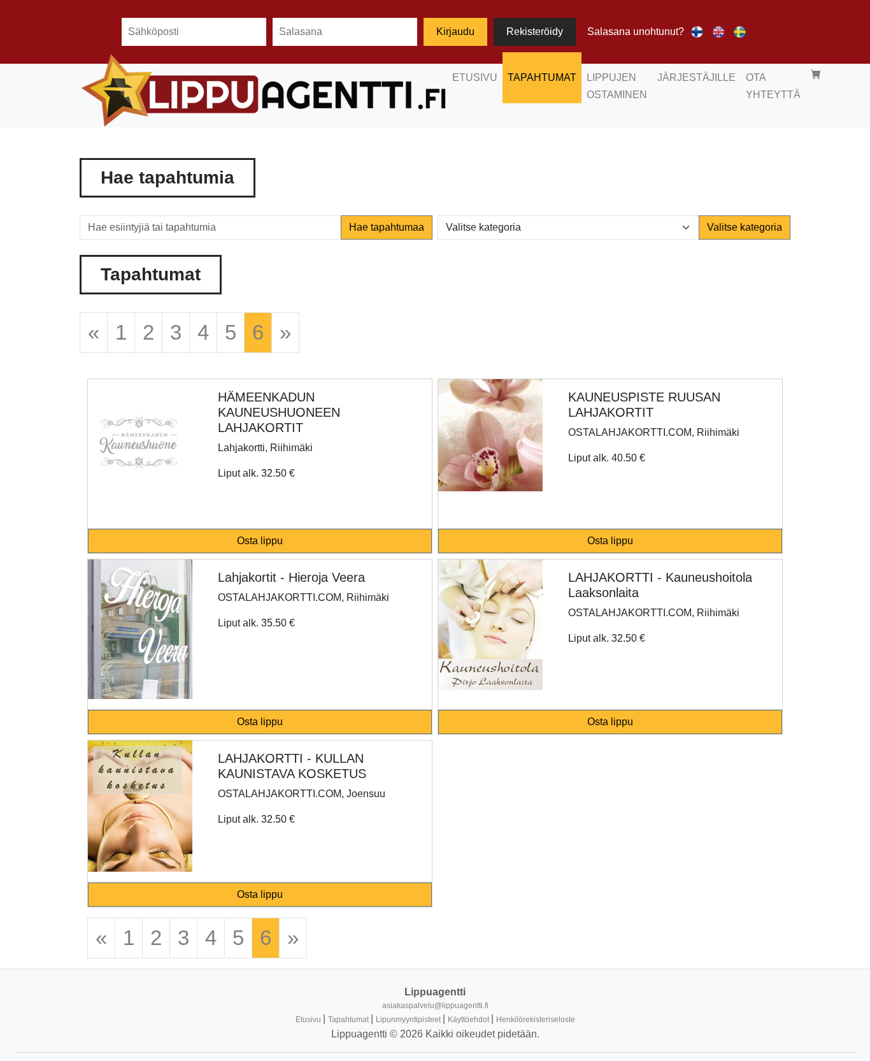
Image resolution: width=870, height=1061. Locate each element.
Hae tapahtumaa (386, 227)
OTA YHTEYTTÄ (773, 86)
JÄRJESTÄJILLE (696, 77)
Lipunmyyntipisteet (409, 1019)
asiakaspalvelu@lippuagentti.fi (435, 1005)
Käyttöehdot (469, 1019)
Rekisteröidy (534, 31)
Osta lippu (260, 540)
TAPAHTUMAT (542, 77)
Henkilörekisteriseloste (535, 1019)
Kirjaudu (455, 31)
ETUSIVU (474, 77)
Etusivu (309, 1019)
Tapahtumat (349, 1019)
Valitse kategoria (744, 227)
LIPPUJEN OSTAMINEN (617, 86)
